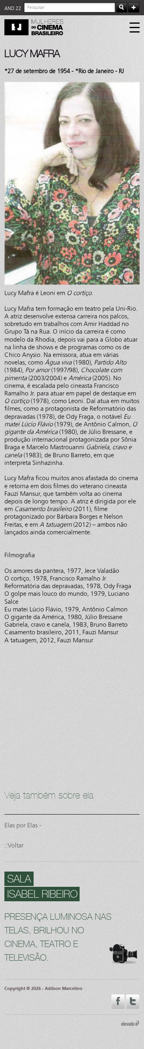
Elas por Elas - (22, 825)
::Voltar (14, 845)
